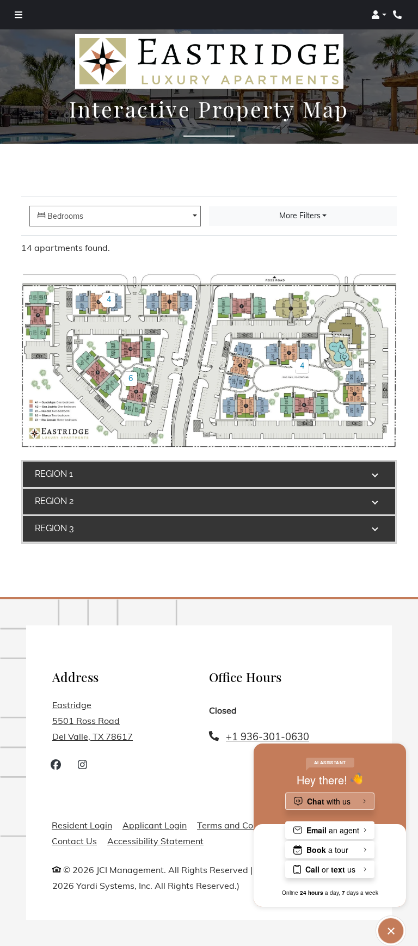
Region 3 (54, 528)
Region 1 (54, 474)
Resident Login (82, 825)
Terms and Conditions (241, 825)
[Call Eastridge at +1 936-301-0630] (398, 14)
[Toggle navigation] (18, 14)
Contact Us (74, 841)
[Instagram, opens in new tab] (82, 766)
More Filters (300, 215)
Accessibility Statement (155, 840)
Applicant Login (154, 825)
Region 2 (54, 501)
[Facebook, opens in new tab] (56, 766)
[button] (379, 14)
